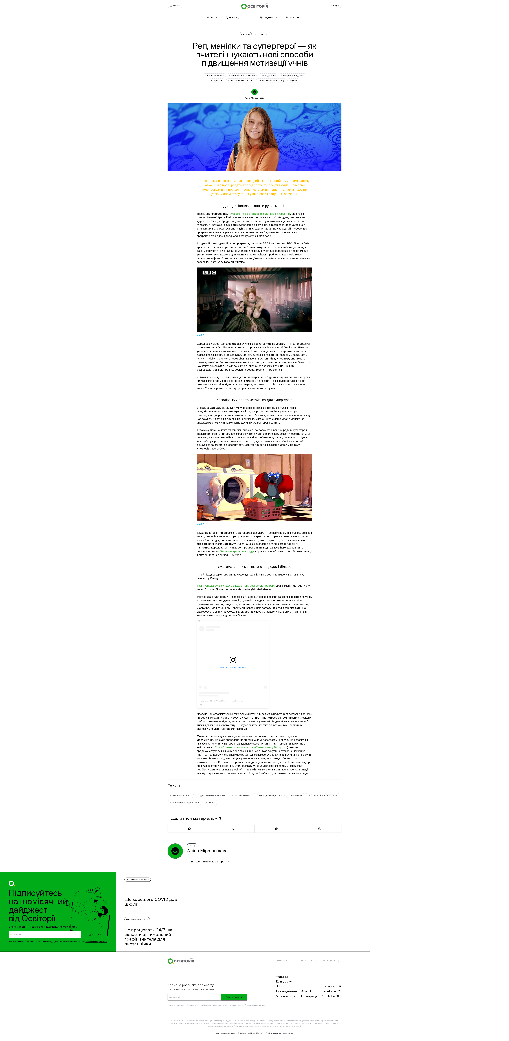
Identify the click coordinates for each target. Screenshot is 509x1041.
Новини (212, 17)
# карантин (217, 80)
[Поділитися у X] (232, 829)
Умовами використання (96, 942)
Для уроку (232, 17)
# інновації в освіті (214, 75)
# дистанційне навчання (242, 75)
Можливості (294, 17)
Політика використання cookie (279, 1033)
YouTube (328, 996)
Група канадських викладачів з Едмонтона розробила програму (236, 585)
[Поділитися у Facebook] (276, 829)
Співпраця (309, 996)
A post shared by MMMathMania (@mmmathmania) (221, 701)
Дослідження (269, 17)
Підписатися (94, 934)
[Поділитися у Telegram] (189, 829)
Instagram (329, 986)
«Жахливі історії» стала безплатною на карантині (259, 213)
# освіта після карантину (271, 80)
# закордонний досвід (292, 75)
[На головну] (254, 6)
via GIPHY (202, 335)
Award (306, 991)
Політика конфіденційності (250, 1033)
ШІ (249, 17)
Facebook (329, 991)
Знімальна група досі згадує (237, 551)
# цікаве (293, 80)
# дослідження (268, 75)
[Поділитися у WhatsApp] (319, 829)
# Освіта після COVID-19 (240, 80)
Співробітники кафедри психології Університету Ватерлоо (250, 747)
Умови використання (225, 1033)
